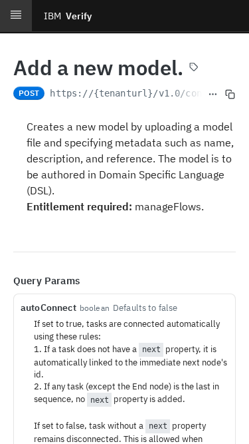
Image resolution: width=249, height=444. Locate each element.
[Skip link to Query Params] (4, 281)
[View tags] (194, 69)
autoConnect (48, 308)
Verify (68, 16)
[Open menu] (16, 16)
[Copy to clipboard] (230, 95)
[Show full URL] (213, 95)
